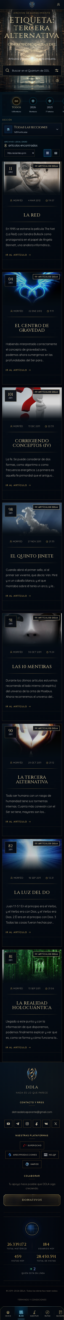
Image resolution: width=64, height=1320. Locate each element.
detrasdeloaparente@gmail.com (32, 1112)
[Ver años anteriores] (4, 105)
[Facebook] (37, 1124)
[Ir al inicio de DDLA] (32, 5)
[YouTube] (8, 1124)
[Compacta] (56, 153)
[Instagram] (27, 1124)
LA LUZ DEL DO (32, 892)
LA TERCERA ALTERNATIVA (32, 779)
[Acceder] (58, 4)
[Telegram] (18, 1124)
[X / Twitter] (56, 1124)
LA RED (32, 215)
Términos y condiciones (32, 1299)
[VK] (46, 1124)
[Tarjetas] (47, 153)
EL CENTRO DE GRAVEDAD (32, 328)
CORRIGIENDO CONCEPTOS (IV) (32, 443)
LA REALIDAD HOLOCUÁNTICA (32, 1005)
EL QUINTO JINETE (32, 556)
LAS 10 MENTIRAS (32, 667)
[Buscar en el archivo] (7, 70)
